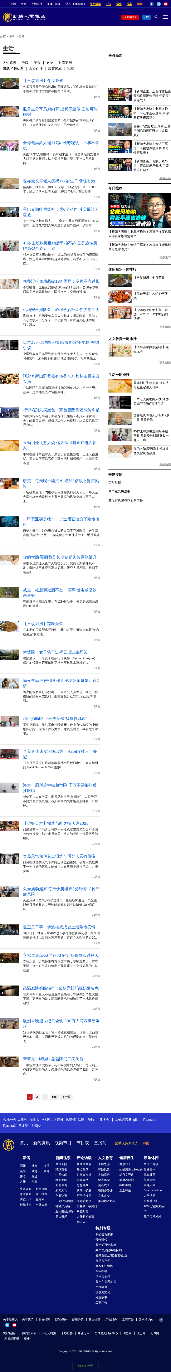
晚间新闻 (61, 1180)
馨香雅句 (104, 1180)
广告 (108, 3)
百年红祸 (114, 482)
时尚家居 (65, 62)
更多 (27, 1338)
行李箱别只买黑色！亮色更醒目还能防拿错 (61, 410)
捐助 (119, 3)
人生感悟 (9, 62)
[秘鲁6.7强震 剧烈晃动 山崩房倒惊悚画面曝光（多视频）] (120, 134)
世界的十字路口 (87, 1206)
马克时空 (82, 1211)
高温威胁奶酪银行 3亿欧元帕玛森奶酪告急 (61, 988)
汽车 (70, 68)
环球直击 (61, 1169)
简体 (57, 3)
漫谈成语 (104, 1185)
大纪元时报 (48, 1333)
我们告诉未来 (104, 1234)
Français (149, 1120)
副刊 (12, 36)
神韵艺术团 (29, 1333)
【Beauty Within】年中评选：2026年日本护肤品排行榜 (150, 314)
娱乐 (46, 1165)
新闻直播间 (131, 17)
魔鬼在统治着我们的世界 (125, 500)
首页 (3, 36)
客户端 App (146, 1319)
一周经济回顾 (64, 1201)
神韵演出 (25, 1204)
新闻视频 (62, 1158)
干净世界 (67, 1333)
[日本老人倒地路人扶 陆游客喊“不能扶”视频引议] (120, 407)
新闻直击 (61, 1185)
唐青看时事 (84, 1201)
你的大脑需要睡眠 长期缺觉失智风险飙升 (60, 557)
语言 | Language (75, 3)
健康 (25, 62)
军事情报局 (84, 1195)
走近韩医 (125, 1190)
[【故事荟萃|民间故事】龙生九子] (120, 355)
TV (147, 17)
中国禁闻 (61, 1174)
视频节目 (63, 1142)
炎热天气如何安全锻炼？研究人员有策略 (59, 856)
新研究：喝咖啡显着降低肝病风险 (53, 1059)
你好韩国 (149, 1174)
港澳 (34, 1165)
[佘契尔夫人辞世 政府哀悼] (139, 227)
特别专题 (115, 474)
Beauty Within (153, 1190)
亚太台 (104, 1120)
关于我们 (28, 1319)
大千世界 (149, 1195)
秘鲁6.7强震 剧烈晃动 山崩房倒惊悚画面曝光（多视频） (152, 131)
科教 (34, 1181)
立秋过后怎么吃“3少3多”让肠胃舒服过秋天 (61, 955)
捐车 (129, 3)
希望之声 (83, 1333)
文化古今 (104, 1195)
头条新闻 (115, 56)
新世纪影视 (11, 1338)
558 (54, 1096)
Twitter (159, 4)
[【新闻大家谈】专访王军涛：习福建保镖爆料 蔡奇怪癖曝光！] (120, 152)
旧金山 (92, 1120)
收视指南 (44, 1319)
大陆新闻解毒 (85, 1216)
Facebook (152, 4)
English (134, 1120)
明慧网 (127, 1333)
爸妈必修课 (105, 1190)
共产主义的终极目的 (109, 1250)
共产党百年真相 (106, 1244)
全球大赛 (41, 1204)
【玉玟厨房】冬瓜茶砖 (43, 80)
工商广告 (101, 1302)
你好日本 (149, 1169)
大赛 (23, 3)
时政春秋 (82, 1180)
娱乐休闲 (151, 1158)
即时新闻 (25, 1194)
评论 (23, 1176)
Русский (9, 1126)
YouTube (166, 4)
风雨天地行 (103, 1276)
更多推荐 (165, 257)
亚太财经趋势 (64, 1211)
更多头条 (165, 178)
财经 (34, 1176)
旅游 (49, 62)
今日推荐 (115, 188)
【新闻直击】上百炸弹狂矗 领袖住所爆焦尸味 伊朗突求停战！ (152, 95)
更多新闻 (165, 327)
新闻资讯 (41, 1142)
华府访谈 (61, 1195)
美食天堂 (149, 1180)
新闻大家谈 (84, 1164)
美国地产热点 (107, 1201)
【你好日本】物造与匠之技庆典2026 (56, 823)
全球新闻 (61, 1164)
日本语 (24, 1126)
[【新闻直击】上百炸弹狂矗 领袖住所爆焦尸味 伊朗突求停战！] (120, 100)
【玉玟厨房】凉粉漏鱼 (43, 624)
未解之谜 (104, 1164)
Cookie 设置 (85, 1365)
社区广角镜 (62, 1206)
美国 (23, 1171)
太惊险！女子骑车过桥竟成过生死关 (55, 652)
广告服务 (111, 1319)
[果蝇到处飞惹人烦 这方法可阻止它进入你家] (120, 391)
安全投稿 (94, 1319)
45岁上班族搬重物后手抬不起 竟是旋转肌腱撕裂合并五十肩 (151, 435)
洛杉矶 (46, 1120)
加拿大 (34, 1120)
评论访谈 (84, 1158)
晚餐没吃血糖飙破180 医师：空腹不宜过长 (61, 281)
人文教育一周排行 (122, 339)
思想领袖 (82, 1185)
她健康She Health (131, 1169)
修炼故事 (101, 1297)
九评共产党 (103, 1260)
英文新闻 (95, 3)
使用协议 (78, 1319)
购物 (139, 3)
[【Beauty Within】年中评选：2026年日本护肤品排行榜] (120, 318)
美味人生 (149, 1185)
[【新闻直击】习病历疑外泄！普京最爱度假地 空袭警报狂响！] (120, 169)
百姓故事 (101, 1287)
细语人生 (82, 1221)
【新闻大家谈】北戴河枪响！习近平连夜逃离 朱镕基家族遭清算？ (151, 113)
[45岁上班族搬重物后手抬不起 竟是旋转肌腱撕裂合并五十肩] (120, 440)
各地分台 (36, 3)
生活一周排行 (119, 375)
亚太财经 (61, 1216)
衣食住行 (36, 68)
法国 (81, 1120)
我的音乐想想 (152, 1216)
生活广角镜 (151, 1164)
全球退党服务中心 (106, 1333)
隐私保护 (61, 1319)
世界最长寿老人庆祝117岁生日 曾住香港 (59, 181)
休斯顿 (71, 1120)
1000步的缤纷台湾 (154, 1209)
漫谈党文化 (103, 1292)
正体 (50, 3)
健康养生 (126, 1158)
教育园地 (55, 68)
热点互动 (82, 1169)
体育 (46, 1171)
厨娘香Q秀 (151, 1201)
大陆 (23, 1181)
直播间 (100, 1142)
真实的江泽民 (104, 1266)
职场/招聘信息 (13, 68)
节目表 (83, 1142)
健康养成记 (126, 1180)
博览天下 (25, 1199)
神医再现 (125, 1185)
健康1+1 (124, 1164)
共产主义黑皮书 (119, 491)
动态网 (141, 1333)
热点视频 (41, 1189)
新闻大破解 (84, 1190)
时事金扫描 (84, 1174)
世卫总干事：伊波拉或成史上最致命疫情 (59, 927)
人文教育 (105, 1158)
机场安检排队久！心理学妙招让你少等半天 (61, 309)
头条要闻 (25, 1189)
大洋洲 (59, 1120)
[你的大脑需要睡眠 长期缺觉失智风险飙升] (120, 457)
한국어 (36, 1126)
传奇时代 (101, 1239)
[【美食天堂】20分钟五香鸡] (120, 302)
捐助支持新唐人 (126, 1143)
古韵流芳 (104, 1174)
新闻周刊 (61, 1190)
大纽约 (22, 1120)
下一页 (66, 1096)
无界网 (154, 1333)
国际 (23, 1165)
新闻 (26, 1158)
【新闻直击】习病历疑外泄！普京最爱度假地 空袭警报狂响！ (151, 165)
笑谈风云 (104, 1169)
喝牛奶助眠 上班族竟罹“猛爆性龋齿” (55, 718)
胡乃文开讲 (126, 1174)
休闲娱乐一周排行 (122, 269)
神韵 (13, 3)
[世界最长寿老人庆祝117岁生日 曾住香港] (120, 423)
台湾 (34, 1171)
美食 (37, 62)
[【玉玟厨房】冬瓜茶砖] (120, 286)
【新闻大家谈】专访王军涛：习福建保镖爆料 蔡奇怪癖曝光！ (151, 148)
